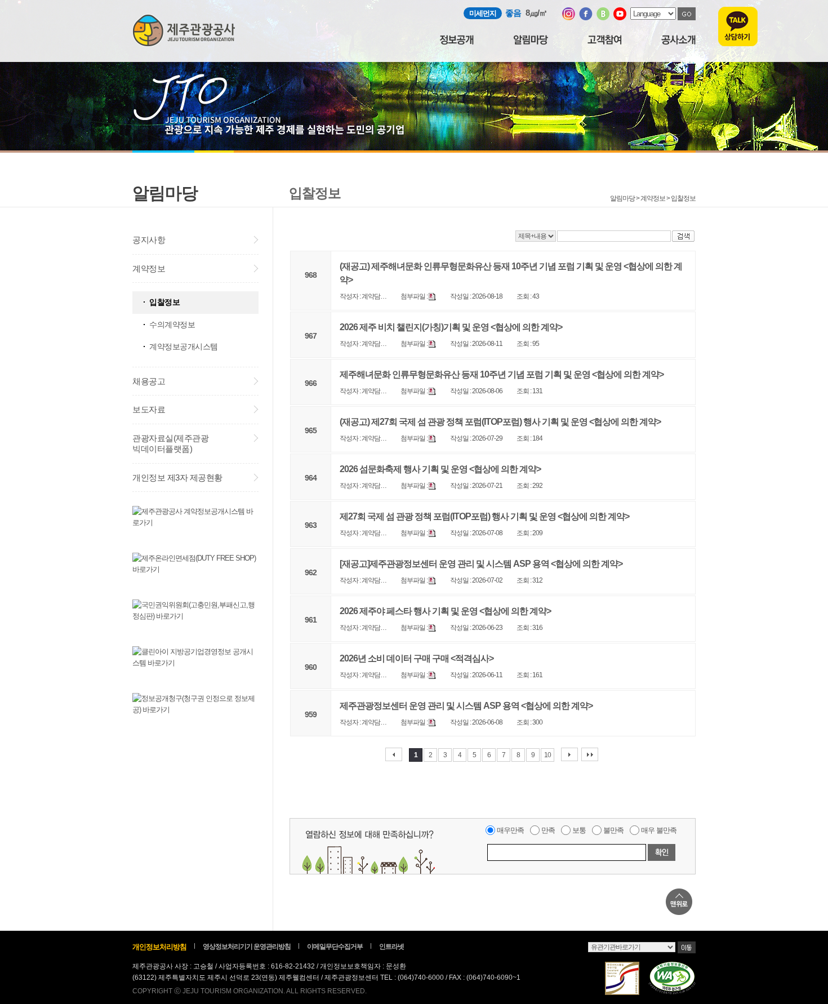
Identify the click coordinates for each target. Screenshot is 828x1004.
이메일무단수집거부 (335, 946)
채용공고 (148, 381)
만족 (548, 830)
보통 (579, 830)
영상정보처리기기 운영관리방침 (247, 946)
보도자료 (148, 409)
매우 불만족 (658, 830)
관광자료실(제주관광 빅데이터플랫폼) (170, 443)
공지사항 (148, 240)
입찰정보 (164, 301)
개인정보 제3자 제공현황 (177, 477)
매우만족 (510, 830)
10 (547, 755)
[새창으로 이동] (568, 18)
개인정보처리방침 (159, 947)
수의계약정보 (172, 324)
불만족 (613, 830)
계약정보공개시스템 (183, 346)
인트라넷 (391, 946)
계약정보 (148, 268)
